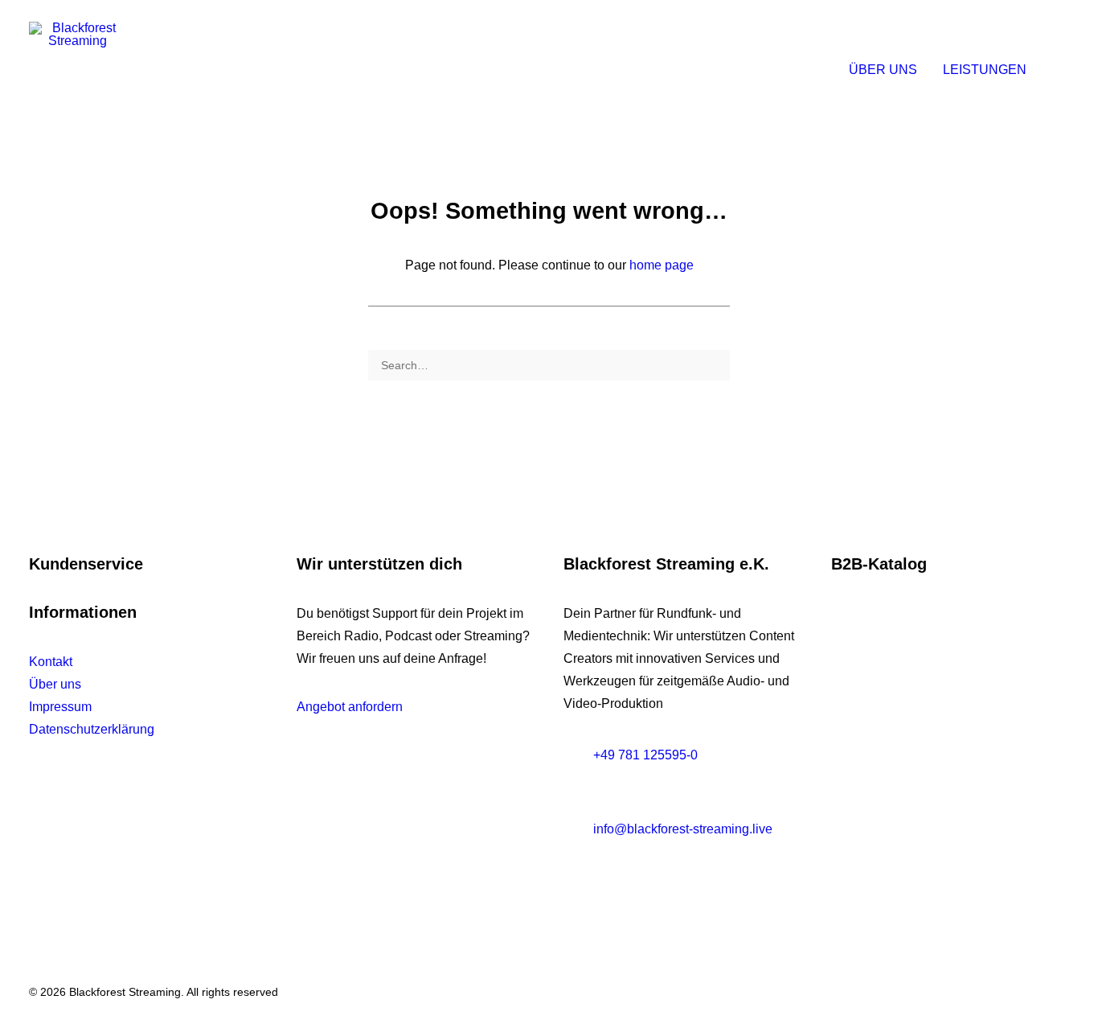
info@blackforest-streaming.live (682, 829)
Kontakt (50, 661)
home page (661, 265)
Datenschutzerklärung (91, 729)
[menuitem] (883, 70)
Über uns (883, 69)
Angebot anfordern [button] (350, 707)
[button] (1062, 70)
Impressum (60, 707)
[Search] (549, 365)
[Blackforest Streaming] (77, 70)
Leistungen (984, 69)
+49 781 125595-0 (645, 755)
